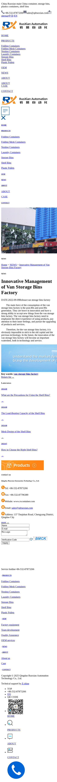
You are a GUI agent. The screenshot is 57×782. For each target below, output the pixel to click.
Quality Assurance (10, 635)
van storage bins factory (26, 374)
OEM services (8, 640)
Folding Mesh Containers (13, 48)
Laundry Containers (10, 54)
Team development (10, 630)
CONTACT (7, 91)
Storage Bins (7, 57)
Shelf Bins (6, 59)
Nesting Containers (10, 51)
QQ (9, 694)
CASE (4, 86)
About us (5, 658)
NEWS (4, 72)
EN (15, 16)
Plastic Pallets (7, 62)
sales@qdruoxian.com (22, 508)
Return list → (7, 377)
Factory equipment (10, 624)
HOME (5, 35)
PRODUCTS (7, 40)
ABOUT (5, 78)
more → (5, 522)
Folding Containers (10, 46)
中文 (11, 16)
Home (4, 264)
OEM (4, 67)
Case (3, 663)
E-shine (25, 683)
